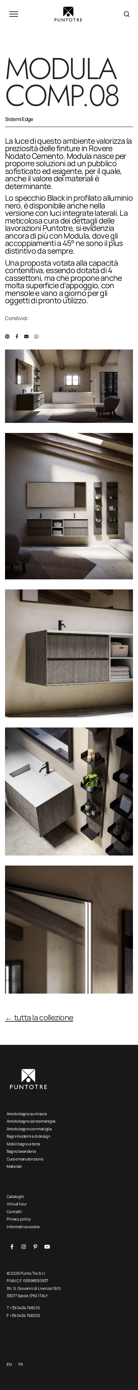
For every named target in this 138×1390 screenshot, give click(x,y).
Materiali (14, 1166)
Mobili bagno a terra (23, 1143)
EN (9, 1364)
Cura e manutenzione (25, 1158)
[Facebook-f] (12, 1247)
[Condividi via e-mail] (26, 336)
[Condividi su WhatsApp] (36, 336)
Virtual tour (17, 1203)
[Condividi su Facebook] (16, 336)
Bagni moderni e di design (28, 1136)
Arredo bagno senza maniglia (31, 1121)
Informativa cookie (23, 1226)
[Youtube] (47, 1247)
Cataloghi (15, 1196)
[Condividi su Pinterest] (7, 336)
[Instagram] (23, 1247)
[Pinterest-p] (35, 1247)
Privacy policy (19, 1218)
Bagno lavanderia (21, 1151)
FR (20, 1364)
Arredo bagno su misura (26, 1113)
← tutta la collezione (39, 1017)
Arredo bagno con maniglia (29, 1128)
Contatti (14, 1211)
